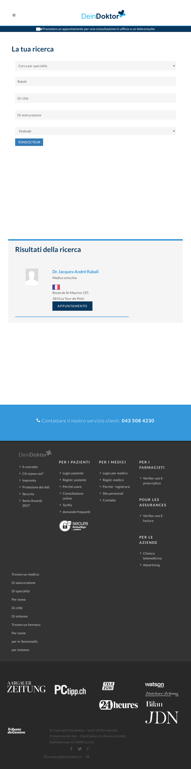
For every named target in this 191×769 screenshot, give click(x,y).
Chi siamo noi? (33, 474)
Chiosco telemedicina (152, 555)
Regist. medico (113, 480)
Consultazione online (73, 495)
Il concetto (30, 467)
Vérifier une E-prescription (153, 480)
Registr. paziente (74, 480)
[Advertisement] (95, 195)
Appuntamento (72, 306)
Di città (17, 608)
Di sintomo (20, 616)
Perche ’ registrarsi (116, 487)
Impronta (29, 480)
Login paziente (73, 473)
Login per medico (115, 473)
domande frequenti (76, 512)
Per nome (19, 599)
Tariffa (67, 505)
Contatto (109, 500)
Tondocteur (29, 142)
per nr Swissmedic (25, 641)
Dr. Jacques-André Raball (75, 271)
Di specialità (21, 591)
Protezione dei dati (36, 487)
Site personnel (113, 493)
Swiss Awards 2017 (32, 503)
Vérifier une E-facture (153, 518)
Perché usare (72, 487)
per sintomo (20, 650)
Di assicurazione (23, 583)
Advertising (151, 565)
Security (28, 494)
